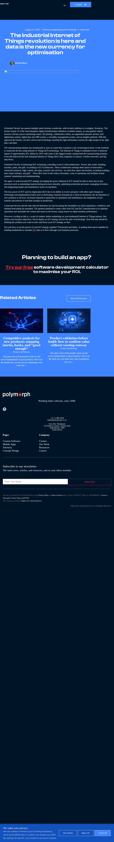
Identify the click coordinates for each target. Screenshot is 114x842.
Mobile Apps (9, 444)
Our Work (44, 444)
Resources (44, 447)
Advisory (8, 447)
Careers (43, 450)
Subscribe (89, 481)
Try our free (19, 267)
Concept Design (11, 450)
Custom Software (11, 441)
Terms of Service (57, 495)
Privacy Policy (43, 495)
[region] (57, 833)
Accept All (102, 833)
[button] (40, 6)
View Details (68, 833)
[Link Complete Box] (21, 339)
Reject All (86, 833)
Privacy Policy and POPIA (20, 498)
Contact (43, 441)
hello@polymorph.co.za (57, 420)
